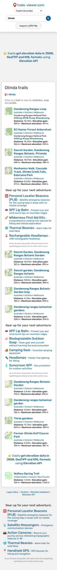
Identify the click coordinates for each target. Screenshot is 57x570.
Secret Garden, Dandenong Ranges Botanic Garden (31, 253)
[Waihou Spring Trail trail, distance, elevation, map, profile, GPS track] (8, 478)
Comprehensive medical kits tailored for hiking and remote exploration (30, 222)
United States (20, 477)
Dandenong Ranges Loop (30, 109)
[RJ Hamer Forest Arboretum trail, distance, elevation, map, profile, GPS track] (8, 136)
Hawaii (32, 477)
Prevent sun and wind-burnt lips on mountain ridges (28, 211)
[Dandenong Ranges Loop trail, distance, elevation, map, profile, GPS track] (8, 116)
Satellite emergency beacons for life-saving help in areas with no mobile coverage (29, 203)
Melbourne (39, 112)
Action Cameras (19, 532)
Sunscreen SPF (20, 365)
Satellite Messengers (23, 525)
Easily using (30, 57)
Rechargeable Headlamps (28, 235)
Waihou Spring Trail (26, 473)
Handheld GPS (18, 550)
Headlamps (17, 357)
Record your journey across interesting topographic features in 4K (28, 536)
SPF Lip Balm (19, 210)
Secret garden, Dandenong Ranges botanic (31, 272)
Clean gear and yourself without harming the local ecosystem (29, 344)
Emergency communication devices (30, 526)
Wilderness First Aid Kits (27, 217)
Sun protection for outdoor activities (29, 367)
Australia (18, 112)
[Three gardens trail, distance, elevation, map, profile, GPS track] (8, 423)
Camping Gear (19, 350)
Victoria (28, 112)
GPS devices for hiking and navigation (27, 552)
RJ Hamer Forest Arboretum (32, 129)
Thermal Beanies (21, 228)
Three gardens (23, 418)
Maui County (44, 477)
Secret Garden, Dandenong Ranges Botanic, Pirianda (31, 151)
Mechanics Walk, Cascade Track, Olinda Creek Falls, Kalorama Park (30, 172)
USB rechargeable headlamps (24, 238)
